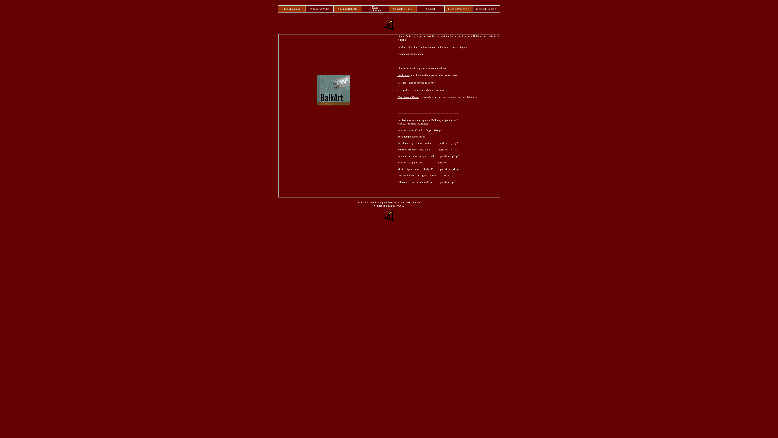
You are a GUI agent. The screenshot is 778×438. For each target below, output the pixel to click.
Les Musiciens (292, 8)
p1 (452, 143)
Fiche (375, 7)
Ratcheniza (404, 156)
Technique (375, 10)
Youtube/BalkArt (347, 8)
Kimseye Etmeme (407, 149)
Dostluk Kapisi (406, 175)
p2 (456, 143)
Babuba (402, 162)
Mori (400, 169)
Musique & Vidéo (319, 8)
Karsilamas (403, 143)
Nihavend (403, 182)
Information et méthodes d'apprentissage (420, 130)
